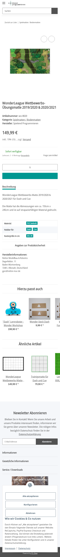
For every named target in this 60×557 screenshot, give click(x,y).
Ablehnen (30, 513)
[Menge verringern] (5, 167)
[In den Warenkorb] (4, 31)
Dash (29, 229)
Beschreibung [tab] (9, 186)
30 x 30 (29, 235)
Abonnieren (47, 441)
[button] (46, 3)
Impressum (10, 548)
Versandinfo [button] (25, 155)
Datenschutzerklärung (30, 434)
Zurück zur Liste (11, 22)
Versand (27, 139)
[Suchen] (54, 11)
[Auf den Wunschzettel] (51, 39)
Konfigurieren (30, 504)
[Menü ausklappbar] (3, 2)
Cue (35, 229)
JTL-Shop (34, 553)
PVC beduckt (32, 223)
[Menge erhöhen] (54, 167)
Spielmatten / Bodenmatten (27, 119)
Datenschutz (24, 548)
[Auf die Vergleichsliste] (44, 39)
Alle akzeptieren (31, 496)
